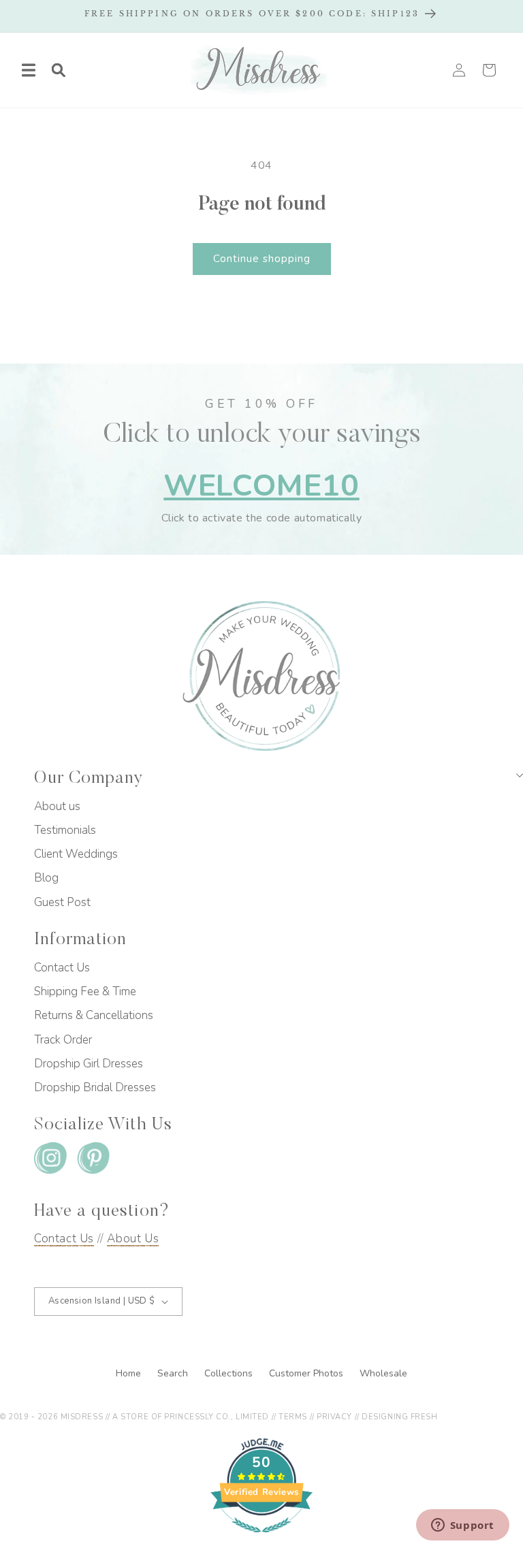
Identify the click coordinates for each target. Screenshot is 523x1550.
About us (57, 806)
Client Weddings (76, 854)
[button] (29, 70)
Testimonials (65, 830)
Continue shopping (262, 258)
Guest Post (62, 902)
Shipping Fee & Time (85, 991)
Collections (229, 1373)
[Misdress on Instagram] (50, 1161)
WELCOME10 (261, 485)
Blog (46, 878)
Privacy (334, 1417)
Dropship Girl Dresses (88, 1063)
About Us (133, 1238)
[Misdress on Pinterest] (93, 1161)
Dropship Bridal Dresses (95, 1087)
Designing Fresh (399, 1417)
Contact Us (62, 967)
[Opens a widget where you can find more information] (462, 1526)
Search (174, 1373)
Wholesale (383, 1373)
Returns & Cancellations (93, 1015)
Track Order (63, 1040)
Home (130, 1373)
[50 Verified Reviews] (261, 1539)
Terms (293, 1417)
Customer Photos (307, 1373)
